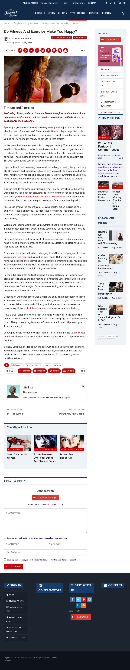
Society (62, 13)
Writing (103, 138)
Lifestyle (94, 13)
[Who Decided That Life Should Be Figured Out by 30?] (116, 310)
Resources (78, 3)
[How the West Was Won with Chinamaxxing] (116, 235)
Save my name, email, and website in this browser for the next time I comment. (41, 560)
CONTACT (114, 585)
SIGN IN (15, 585)
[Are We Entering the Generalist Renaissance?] (116, 259)
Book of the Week (49, 3)
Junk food (31, 308)
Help (65, 3)
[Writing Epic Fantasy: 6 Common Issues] (110, 132)
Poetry (106, 13)
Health (47, 365)
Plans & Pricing (30, 3)
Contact (92, 3)
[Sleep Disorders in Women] (19, 443)
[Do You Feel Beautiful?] (72, 443)
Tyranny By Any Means (71, 413)
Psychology (77, 13)
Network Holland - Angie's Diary (34, 658)
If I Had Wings (15, 413)
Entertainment (16, 365)
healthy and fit (55, 127)
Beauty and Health (61, 38)
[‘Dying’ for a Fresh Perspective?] (116, 287)
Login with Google (47, 497)
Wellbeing (57, 365)
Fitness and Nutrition (33, 365)
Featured (40, 13)
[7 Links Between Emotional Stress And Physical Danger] (45, 443)
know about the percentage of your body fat (42, 196)
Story (51, 13)
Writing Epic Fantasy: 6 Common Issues (109, 146)
